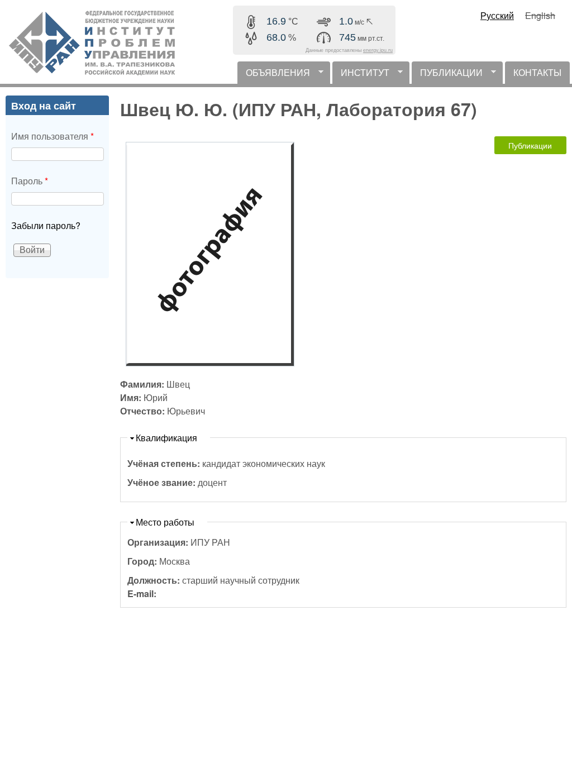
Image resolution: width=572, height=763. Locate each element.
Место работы (165, 522)
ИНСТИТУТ (360, 75)
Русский (497, 15)
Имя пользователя (52, 136)
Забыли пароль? (45, 225)
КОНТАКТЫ (537, 72)
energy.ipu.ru (378, 50)
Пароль (29, 180)
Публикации (530, 145)
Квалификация (166, 437)
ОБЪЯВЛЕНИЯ (273, 75)
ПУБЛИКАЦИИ (447, 75)
